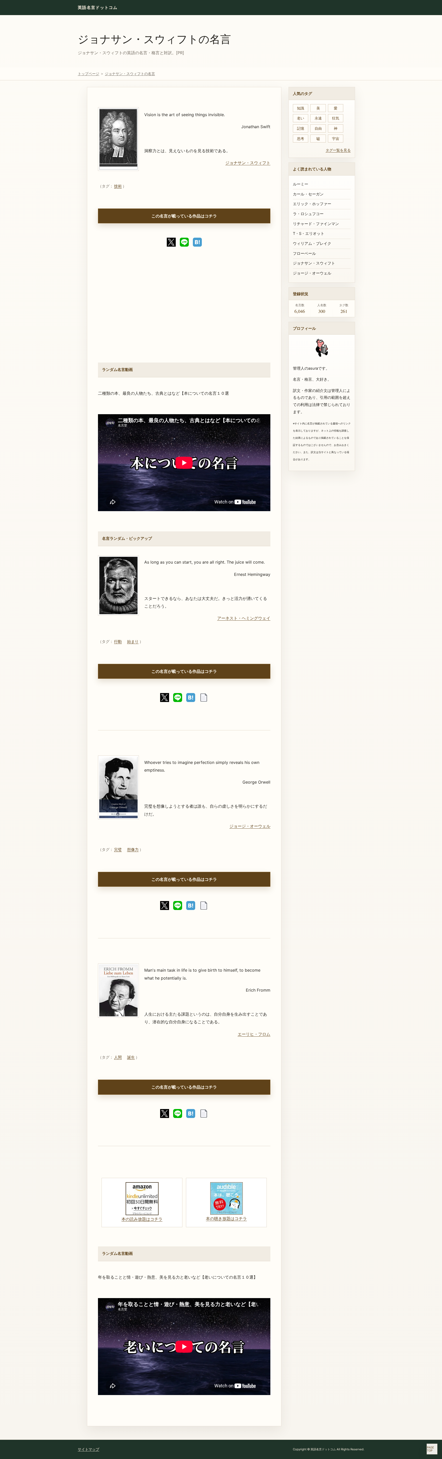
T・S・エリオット (308, 233)
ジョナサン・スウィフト (247, 162)
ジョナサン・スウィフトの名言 (154, 38)
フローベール (304, 253)
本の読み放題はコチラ (141, 1219)
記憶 (300, 128)
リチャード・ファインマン (316, 224)
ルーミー (300, 184)
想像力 (133, 849)
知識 (300, 108)
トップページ (88, 74)
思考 (300, 138)
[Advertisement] (184, 308)
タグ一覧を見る (338, 150)
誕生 (131, 1057)
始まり (133, 641)
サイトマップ (88, 1449)
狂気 (335, 118)
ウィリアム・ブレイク (312, 243)
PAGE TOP (430, 1449)
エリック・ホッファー (312, 204)
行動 (118, 641)
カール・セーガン (308, 194)
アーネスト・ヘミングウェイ (243, 618)
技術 (118, 186)
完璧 (118, 849)
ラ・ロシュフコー (308, 214)
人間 (118, 1057)
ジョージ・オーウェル (249, 826)
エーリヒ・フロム (254, 1034)
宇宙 (335, 138)
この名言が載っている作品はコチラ (184, 215)
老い (300, 118)
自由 (318, 128)
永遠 (318, 118)
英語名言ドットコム (98, 7)
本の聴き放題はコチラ (226, 1218)
